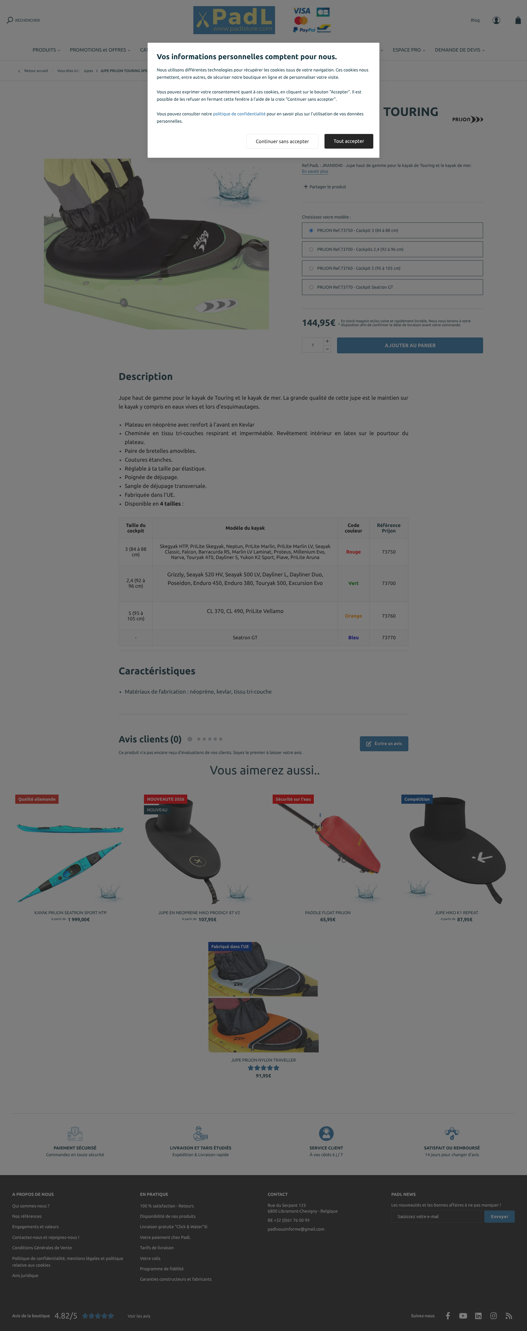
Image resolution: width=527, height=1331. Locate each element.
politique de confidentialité (239, 113)
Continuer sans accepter (282, 141)
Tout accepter (349, 141)
